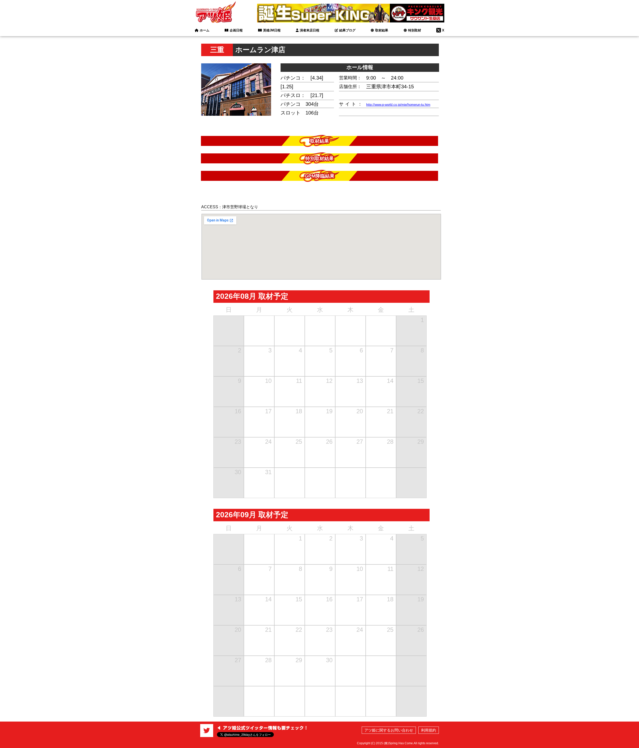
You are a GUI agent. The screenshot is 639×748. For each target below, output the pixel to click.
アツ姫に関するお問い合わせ (388, 730)
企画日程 (236, 30)
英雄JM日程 (272, 30)
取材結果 (381, 30)
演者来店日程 (309, 30)
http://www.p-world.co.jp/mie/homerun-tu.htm (398, 105)
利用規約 (428, 730)
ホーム (204, 30)
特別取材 (414, 30)
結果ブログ (347, 30)
